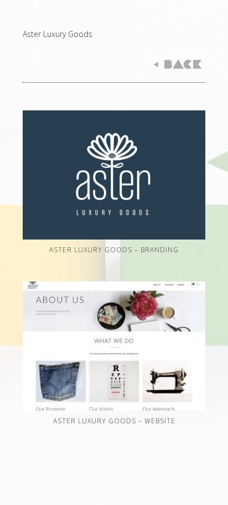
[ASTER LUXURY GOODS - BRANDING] (114, 239)
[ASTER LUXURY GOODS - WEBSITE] (114, 410)
